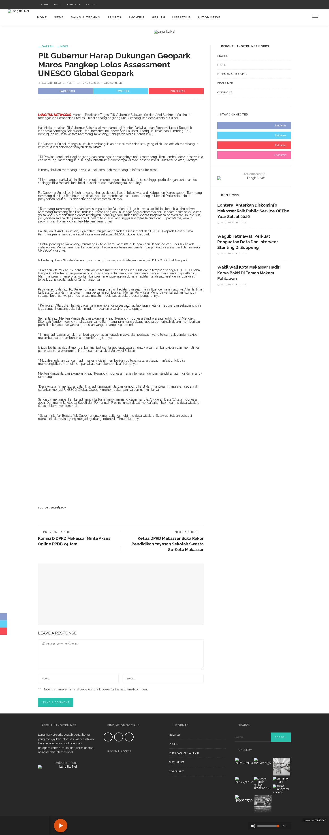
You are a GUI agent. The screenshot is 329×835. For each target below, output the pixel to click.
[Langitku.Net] (18, 11)
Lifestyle (181, 17)
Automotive (208, 17)
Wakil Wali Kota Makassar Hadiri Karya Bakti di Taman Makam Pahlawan (249, 273)
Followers (280, 155)
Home (45, 4)
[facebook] (254, 125)
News (59, 17)
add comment (114, 82)
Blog (58, 4)
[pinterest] (254, 145)
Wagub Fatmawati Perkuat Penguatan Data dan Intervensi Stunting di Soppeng (248, 242)
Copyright (224, 92)
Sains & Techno (85, 17)
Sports (114, 17)
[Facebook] (268, 4)
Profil (221, 64)
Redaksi (222, 55)
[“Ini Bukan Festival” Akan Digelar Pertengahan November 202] (109, 782)
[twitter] (254, 135)
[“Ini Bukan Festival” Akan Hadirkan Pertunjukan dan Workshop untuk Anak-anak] (109, 805)
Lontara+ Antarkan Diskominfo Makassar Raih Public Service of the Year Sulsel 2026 (253, 211)
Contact (74, 4)
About (91, 4)
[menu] (315, 17)
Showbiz (136, 17)
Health (158, 17)
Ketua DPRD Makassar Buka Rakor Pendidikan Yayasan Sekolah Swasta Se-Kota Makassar (168, 544)
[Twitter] (273, 4)
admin (71, 82)
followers (280, 125)
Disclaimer (225, 83)
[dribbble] (254, 155)
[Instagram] (279, 4)
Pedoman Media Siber (232, 74)
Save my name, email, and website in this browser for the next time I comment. (95, 689)
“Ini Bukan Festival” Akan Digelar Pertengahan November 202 (135, 786)
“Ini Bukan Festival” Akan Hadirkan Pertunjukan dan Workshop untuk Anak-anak (137, 810)
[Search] (286, 4)
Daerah (47, 46)
